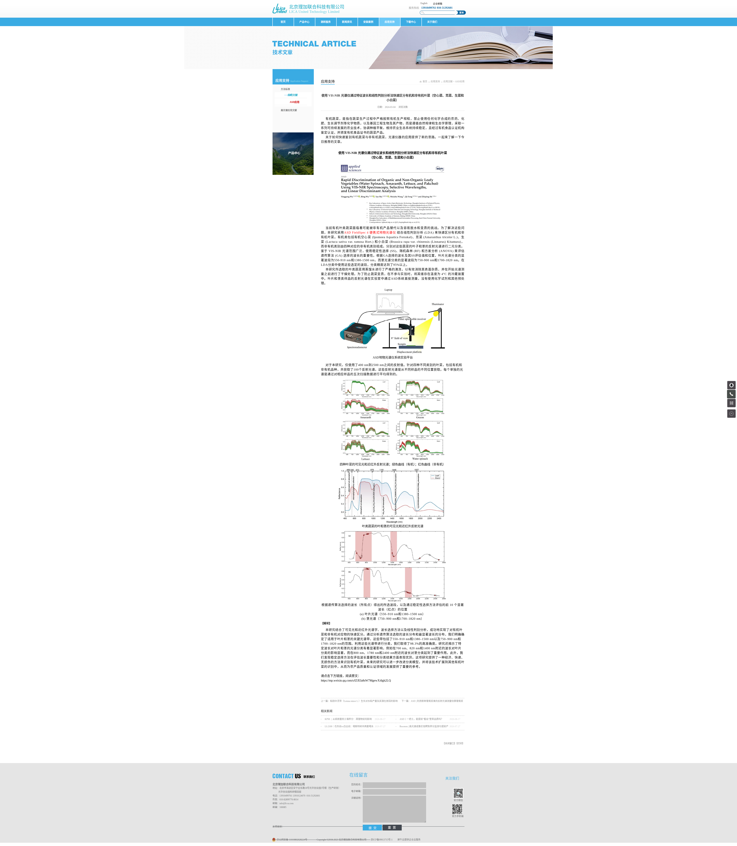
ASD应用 (459, 81)
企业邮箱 (437, 3)
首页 (283, 21)
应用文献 (448, 81)
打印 (460, 743)
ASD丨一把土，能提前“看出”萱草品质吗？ (421, 719)
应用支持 (435, 81)
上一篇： (359, 701)
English (424, 3)
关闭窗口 (449, 743)
